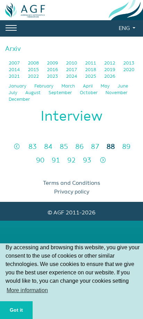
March (68, 86)
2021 (15, 76)
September (61, 93)
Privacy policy (71, 192)
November (116, 93)
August (33, 93)
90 (40, 160)
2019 (110, 70)
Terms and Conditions (71, 183)
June (123, 86)
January (18, 86)
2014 (15, 70)
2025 (91, 76)
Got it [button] (16, 310)
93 (87, 160)
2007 (15, 63)
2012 (110, 63)
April (88, 86)
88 (111, 147)
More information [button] (27, 290)
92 (71, 160)
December (19, 99)
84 (48, 147)
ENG (125, 28)
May (106, 86)
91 (56, 160)
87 (95, 147)
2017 (72, 70)
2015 (34, 70)
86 (79, 147)
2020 (128, 70)
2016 (53, 70)
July (13, 93)
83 (32, 147)
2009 (53, 63)
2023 (53, 76)
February (44, 86)
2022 (34, 76)
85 (64, 147)
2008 (34, 63)
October (89, 93)
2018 (91, 70)
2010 (72, 63)
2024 (72, 76)
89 (126, 147)
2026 (109, 76)
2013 (128, 63)
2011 (91, 63)
